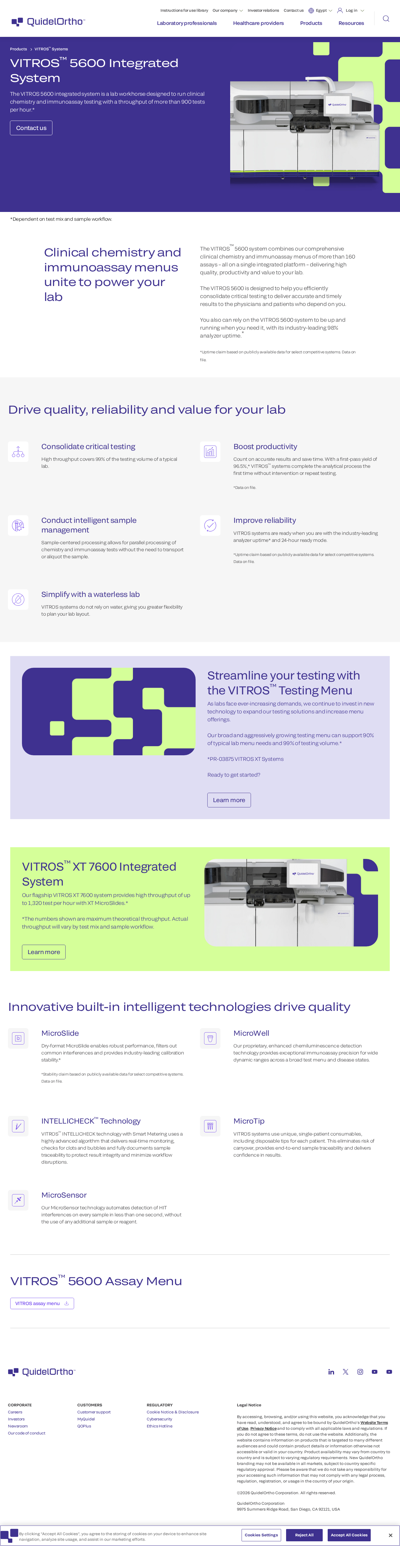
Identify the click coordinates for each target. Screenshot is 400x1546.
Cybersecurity (159, 1419)
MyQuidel (86, 1419)
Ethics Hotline (159, 1426)
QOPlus (84, 1426)
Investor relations (263, 10)
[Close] (390, 1535)
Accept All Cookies (349, 1535)
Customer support (94, 1412)
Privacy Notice (263, 1428)
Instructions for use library (184, 10)
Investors (16, 1419)
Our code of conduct (26, 1433)
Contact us (294, 10)
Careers (15, 1412)
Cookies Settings (261, 1535)
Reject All (304, 1535)
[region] (200, 1535)
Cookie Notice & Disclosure (173, 1412)
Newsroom (18, 1426)
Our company (225, 10)
